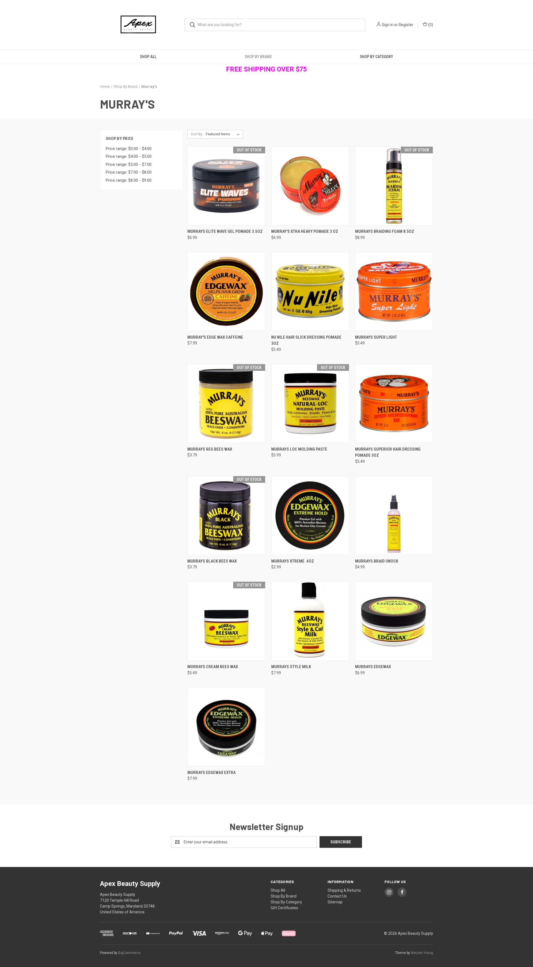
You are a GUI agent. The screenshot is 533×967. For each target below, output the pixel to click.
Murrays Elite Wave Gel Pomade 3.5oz (225, 231)
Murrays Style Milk (291, 666)
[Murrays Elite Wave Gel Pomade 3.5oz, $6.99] (226, 186)
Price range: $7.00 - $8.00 (129, 172)
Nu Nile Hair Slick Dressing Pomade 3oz (306, 340)
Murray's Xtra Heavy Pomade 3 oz (304, 231)
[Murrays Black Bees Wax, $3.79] (226, 515)
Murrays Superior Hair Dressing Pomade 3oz (388, 452)
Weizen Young (422, 953)
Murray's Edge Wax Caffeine (215, 337)
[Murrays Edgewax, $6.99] (394, 621)
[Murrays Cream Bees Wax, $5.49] (226, 621)
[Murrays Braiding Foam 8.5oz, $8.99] (394, 186)
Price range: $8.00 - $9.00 (129, 180)
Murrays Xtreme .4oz (292, 561)
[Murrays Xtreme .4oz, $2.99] (310, 515)
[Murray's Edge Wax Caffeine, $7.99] (226, 291)
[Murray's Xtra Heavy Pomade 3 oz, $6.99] (310, 186)
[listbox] (224, 134)
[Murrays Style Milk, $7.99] (310, 621)
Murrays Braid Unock (376, 561)
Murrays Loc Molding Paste (299, 449)
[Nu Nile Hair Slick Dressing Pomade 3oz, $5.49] (310, 291)
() (430, 25)
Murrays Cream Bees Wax (212, 666)
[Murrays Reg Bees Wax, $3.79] (226, 403)
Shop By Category (376, 56)
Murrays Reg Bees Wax (209, 449)
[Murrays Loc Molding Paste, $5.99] (310, 403)
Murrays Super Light (376, 337)
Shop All (148, 56)
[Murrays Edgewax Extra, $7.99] (226, 726)
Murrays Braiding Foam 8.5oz (384, 231)
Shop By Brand (258, 56)
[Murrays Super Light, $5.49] (394, 291)
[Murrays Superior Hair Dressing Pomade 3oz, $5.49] (394, 403)
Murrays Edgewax (373, 666)
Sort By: (197, 134)
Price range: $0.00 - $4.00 (129, 148)
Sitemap (335, 902)
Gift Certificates (284, 908)
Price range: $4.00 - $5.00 (129, 156)
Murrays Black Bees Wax (212, 561)
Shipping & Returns (344, 890)
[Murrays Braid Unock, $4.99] (394, 515)
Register (406, 25)
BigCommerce (129, 953)
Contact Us (337, 896)
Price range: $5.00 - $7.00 (129, 164)
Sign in (387, 25)
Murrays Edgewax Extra (211, 772)
